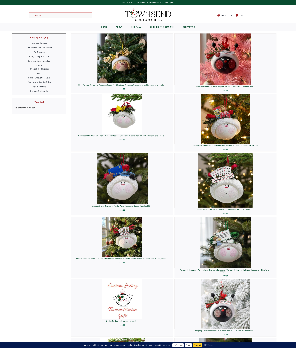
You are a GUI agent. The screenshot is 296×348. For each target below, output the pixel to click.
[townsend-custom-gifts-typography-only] (148, 8)
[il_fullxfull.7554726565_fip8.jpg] (225, 95)
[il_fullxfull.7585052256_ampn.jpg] (225, 34)
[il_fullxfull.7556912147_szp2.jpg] (122, 280)
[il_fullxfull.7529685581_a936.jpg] (122, 95)
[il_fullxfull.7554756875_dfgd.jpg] (225, 154)
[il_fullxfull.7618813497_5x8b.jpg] (225, 280)
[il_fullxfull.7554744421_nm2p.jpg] (122, 154)
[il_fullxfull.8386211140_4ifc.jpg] (122, 34)
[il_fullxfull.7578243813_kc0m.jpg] (225, 217)
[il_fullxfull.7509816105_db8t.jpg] (122, 339)
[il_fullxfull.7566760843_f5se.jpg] (122, 217)
